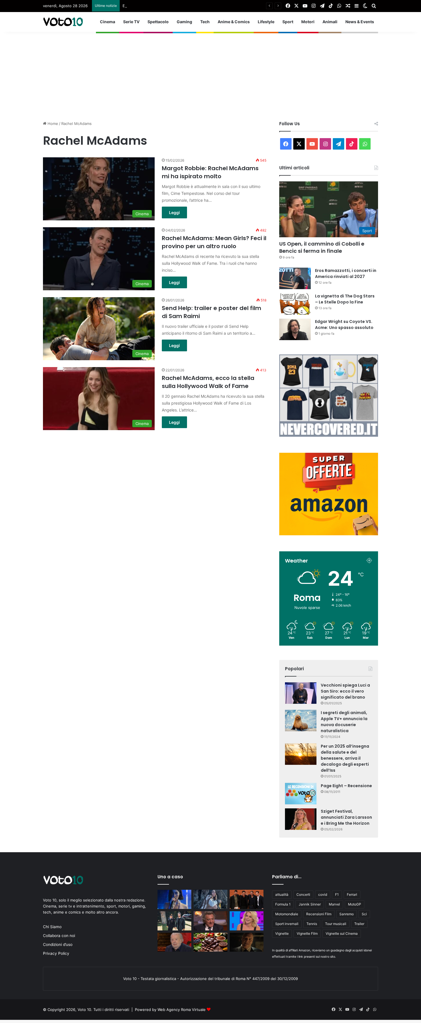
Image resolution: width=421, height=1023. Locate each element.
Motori (307, 21)
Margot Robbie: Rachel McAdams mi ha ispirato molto (210, 172)
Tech (205, 21)
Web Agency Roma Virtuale (182, 1009)
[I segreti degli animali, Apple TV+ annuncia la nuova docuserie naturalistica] (300, 720)
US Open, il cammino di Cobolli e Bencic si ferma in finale (321, 247)
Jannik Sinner (310, 904)
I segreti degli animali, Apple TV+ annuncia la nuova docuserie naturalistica (344, 722)
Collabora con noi (59, 935)
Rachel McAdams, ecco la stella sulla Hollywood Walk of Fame (208, 382)
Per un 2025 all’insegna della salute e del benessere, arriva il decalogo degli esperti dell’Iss (345, 758)
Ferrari (352, 894)
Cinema (107, 21)
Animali (329, 21)
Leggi (174, 212)
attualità (281, 894)
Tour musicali (335, 924)
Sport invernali (286, 924)
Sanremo (346, 914)
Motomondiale (286, 914)
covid (322, 894)
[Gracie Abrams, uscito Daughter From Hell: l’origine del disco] (174, 899)
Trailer (359, 924)
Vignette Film (307, 933)
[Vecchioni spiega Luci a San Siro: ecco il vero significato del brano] (300, 693)
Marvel (334, 904)
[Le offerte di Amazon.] (328, 534)
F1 (337, 894)
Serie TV (131, 21)
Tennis (311, 924)
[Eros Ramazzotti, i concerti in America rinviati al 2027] (295, 278)
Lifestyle (266, 21)
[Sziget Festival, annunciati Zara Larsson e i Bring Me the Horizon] (300, 819)
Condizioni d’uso (57, 944)
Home (52, 123)
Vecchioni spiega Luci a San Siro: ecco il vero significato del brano (345, 691)
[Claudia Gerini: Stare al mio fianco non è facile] (246, 920)
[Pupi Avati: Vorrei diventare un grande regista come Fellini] (174, 942)
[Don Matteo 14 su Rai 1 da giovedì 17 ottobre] (174, 920)
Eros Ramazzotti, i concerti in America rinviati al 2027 (170, 5)
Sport (287, 21)
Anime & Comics (234, 21)
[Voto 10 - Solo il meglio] (63, 21)
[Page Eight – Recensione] (300, 793)
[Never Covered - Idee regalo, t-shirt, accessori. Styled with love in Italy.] (328, 435)
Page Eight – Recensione (346, 786)
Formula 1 (283, 904)
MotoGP (354, 904)
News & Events (359, 21)
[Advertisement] (210, 72)
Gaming (184, 21)
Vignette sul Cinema (342, 933)
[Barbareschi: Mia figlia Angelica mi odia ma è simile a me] (210, 920)
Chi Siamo (52, 926)
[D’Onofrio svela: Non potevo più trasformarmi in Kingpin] (246, 942)
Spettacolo (158, 21)
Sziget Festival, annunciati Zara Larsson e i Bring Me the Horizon (346, 817)
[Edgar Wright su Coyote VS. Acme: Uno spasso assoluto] (295, 329)
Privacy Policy (56, 953)
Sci (364, 914)
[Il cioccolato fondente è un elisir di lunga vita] (210, 942)
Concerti (303, 894)
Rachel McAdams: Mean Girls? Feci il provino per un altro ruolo (214, 242)
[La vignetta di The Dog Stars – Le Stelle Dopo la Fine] (295, 304)
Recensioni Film (318, 914)
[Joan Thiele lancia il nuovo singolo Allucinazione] (210, 899)
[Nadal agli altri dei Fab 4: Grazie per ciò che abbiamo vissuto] (246, 899)
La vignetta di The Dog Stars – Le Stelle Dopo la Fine (345, 299)
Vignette (282, 933)
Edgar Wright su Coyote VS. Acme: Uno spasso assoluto (344, 324)
